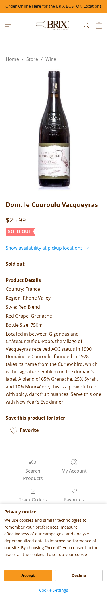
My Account (74, 471)
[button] (53, 25)
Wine (50, 59)
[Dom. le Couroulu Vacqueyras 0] (54, 130)
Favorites (74, 500)
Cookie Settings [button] (53, 590)
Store (32, 59)
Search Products (33, 474)
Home (12, 59)
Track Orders (33, 500)
